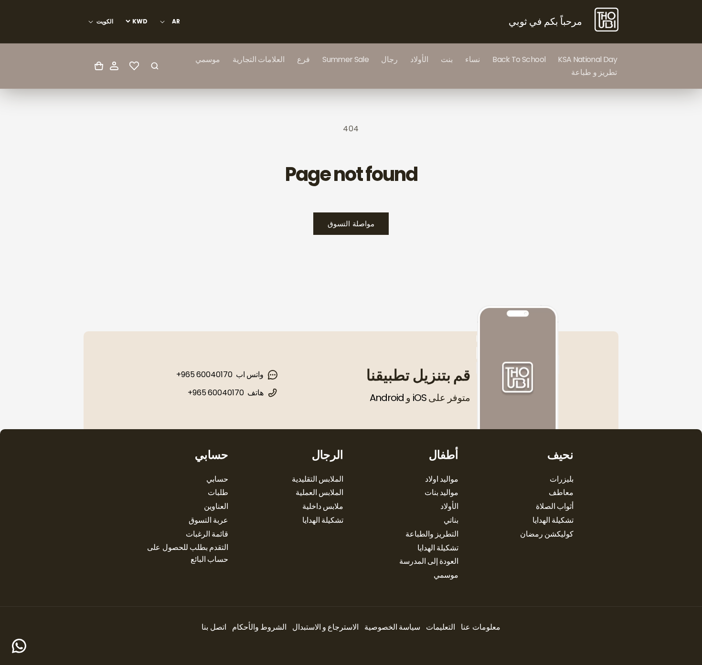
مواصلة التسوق (351, 224)
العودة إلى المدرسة (428, 561)
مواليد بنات (441, 492)
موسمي (446, 575)
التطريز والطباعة (431, 533)
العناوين (216, 506)
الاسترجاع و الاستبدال (325, 627)
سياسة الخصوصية (392, 627)
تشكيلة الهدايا (553, 520)
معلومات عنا (480, 627)
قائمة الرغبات (207, 533)
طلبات (218, 492)
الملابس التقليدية (317, 479)
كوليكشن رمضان (547, 533)
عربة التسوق (208, 520)
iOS (419, 397)
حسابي (217, 479)
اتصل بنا (214, 627)
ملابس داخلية (322, 506)
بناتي (451, 520)
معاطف (561, 492)
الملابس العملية (319, 492)
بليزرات (562, 479)
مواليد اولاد (441, 479)
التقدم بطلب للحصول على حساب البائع (187, 553)
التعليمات (440, 627)
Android (387, 397)
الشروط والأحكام (259, 627)
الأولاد (449, 506)
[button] (472, 59)
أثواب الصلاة (555, 506)
